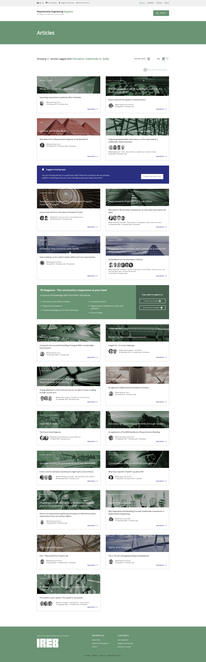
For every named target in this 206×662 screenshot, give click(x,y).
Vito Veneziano (84, 397)
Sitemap (87, 656)
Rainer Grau (56, 353)
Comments (150, 3)
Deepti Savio (57, 144)
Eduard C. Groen (120, 152)
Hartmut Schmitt (151, 152)
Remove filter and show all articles (156, 70)
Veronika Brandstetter (129, 271)
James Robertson (75, 437)
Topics (162, 13)
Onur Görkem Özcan (76, 217)
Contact (94, 647)
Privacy (102, 656)
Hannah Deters (131, 152)
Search (166, 3)
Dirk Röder (138, 350)
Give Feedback (123, 640)
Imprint (95, 656)
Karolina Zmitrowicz (128, 105)
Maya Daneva (131, 222)
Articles (142, 3)
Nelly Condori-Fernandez (153, 222)
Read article (91, 109)
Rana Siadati (66, 397)
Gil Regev (65, 603)
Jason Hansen (57, 521)
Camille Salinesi (127, 477)
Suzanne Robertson (63, 437)
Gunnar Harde (57, 561)
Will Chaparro (90, 477)
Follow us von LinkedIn (151, 301)
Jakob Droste (141, 152)
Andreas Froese (157, 269)
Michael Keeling (80, 477)
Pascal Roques (57, 262)
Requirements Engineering (55, 12)
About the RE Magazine (100, 643)
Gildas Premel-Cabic (128, 437)
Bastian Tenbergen (121, 269)
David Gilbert (130, 350)
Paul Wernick (75, 397)
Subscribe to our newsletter (151, 307)
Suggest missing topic (152, 176)
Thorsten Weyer (146, 269)
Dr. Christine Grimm (63, 217)
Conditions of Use (114, 656)
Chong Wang (141, 222)
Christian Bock (126, 519)
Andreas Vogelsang (134, 269)
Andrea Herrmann (121, 222)
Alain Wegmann (74, 603)
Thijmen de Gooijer (68, 477)
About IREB (96, 640)
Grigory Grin (57, 102)
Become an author (124, 647)
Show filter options (140, 59)
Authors (159, 3)
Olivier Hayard (84, 603)
